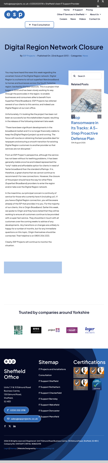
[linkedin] (98, 6)
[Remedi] (71, 324)
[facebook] (98, 1)
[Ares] (36, 324)
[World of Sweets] (18, 324)
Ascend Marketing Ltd (45, 448)
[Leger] (89, 324)
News (85, 55)
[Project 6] (54, 324)
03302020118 (36, 3)
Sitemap (13, 448)
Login (6, 448)
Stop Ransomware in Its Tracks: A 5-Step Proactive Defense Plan (84, 128)
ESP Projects (29, 55)
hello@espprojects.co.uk (16, 3)
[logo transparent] (14, 11)
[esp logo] (10, 360)
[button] (73, 117)
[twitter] (103, 1)
